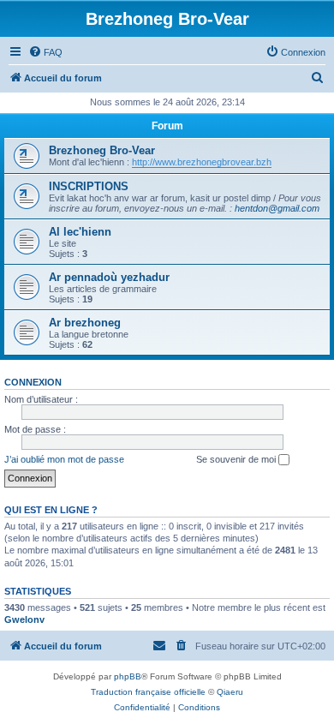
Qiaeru (230, 692)
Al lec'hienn (80, 231)
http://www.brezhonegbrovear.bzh (201, 162)
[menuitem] (45, 52)
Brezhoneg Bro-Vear (102, 150)
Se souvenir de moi (237, 459)
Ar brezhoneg (85, 322)
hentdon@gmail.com (277, 208)
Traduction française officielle (148, 692)
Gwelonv (24, 619)
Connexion (33, 382)
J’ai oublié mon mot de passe (64, 459)
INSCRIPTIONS (88, 186)
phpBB (127, 676)
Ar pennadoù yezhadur (109, 277)
